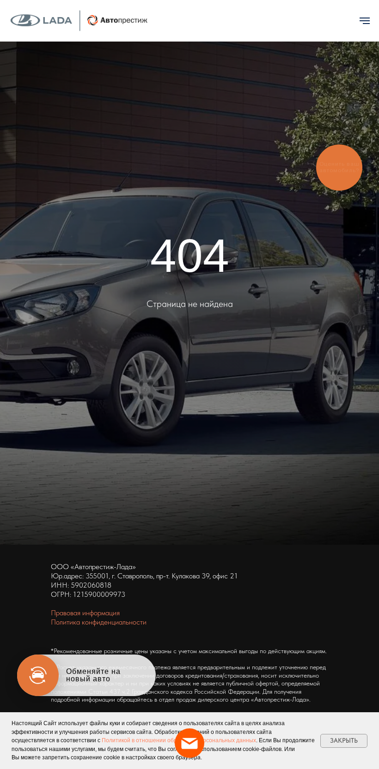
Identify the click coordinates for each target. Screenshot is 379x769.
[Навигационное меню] (365, 21)
